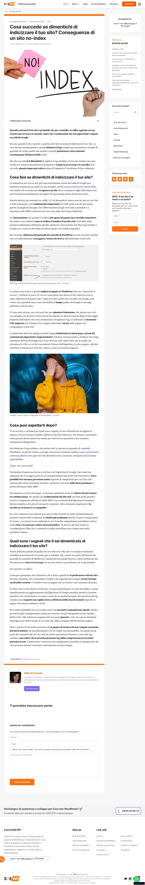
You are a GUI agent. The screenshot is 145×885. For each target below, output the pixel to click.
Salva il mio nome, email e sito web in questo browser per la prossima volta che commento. (50, 749)
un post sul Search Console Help (80, 186)
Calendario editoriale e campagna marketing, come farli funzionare (125, 82)
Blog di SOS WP (78, 836)
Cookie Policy (126, 841)
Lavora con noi (103, 854)
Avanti (125, 229)
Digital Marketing (121, 152)
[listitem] (27, 845)
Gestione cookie (139, 883)
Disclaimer (125, 850)
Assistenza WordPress (106, 841)
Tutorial (117, 140)
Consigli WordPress (18, 21)
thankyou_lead (118, 49)
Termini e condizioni (129, 845)
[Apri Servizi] (79, 4)
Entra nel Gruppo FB (80, 850)
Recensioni (118, 146)
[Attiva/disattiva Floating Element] (137, 879)
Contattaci (101, 850)
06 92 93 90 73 (130, 811)
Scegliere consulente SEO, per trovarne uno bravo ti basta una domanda (124, 67)
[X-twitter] (131, 179)
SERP (44, 154)
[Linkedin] (125, 179)
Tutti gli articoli (32, 689)
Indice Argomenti (121, 128)
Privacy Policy (126, 836)
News (116, 134)
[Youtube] (119, 179)
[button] (98, 121)
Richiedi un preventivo (106, 845)
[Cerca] (135, 112)
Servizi (99, 836)
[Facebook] (114, 179)
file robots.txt (79, 295)
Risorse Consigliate (122, 157)
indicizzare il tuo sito (31, 659)
